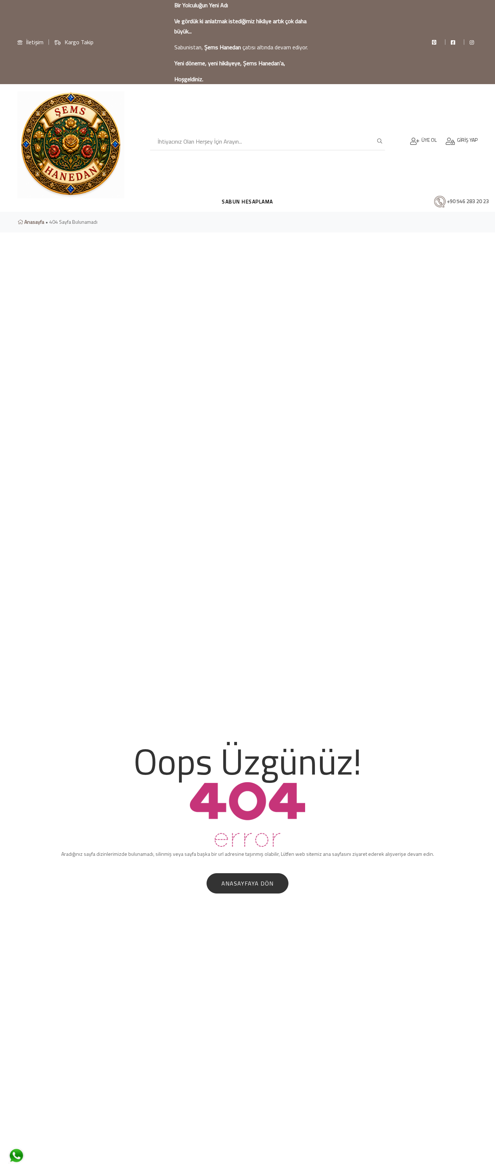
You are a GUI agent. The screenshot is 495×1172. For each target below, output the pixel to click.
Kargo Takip (79, 42)
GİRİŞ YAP (466, 140)
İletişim (34, 42)
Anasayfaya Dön (247, 883)
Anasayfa (33, 222)
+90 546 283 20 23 (467, 201)
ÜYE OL (428, 140)
